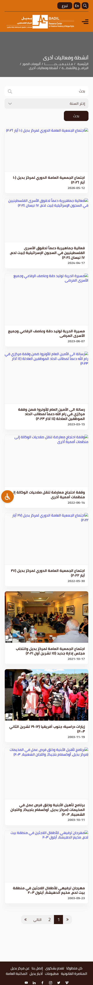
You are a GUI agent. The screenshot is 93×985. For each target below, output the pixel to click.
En (77, 5)
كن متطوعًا (74, 968)
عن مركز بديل (20, 968)
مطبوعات (52, 973)
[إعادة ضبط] (7, 496)
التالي (37, 919)
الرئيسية (82, 64)
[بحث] (85, 5)
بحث (76, 115)
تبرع (65, 5)
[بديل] (40, 21)
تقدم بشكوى (54, 968)
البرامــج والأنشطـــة (75, 68)
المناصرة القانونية (74, 973)
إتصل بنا (37, 968)
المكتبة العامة (16, 973)
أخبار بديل (36, 973)
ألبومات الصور (31, 64)
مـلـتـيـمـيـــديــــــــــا (58, 64)
